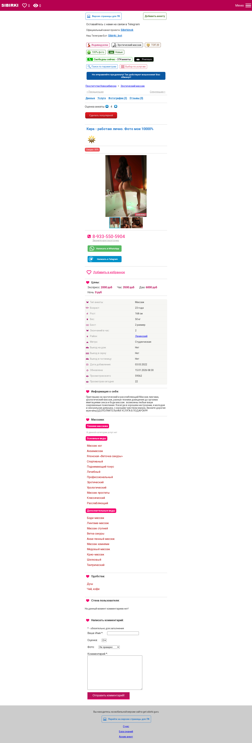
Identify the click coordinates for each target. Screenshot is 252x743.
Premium (147, 59)
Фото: (91, 647)
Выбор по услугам (135, 66)
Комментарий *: (97, 653)
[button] (164, 158)
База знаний (126, 731)
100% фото (98, 52)
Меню (239, 5)
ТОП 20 (155, 45)
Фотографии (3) (117, 98)
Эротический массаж (129, 45)
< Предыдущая (95, 91)
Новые (119, 52)
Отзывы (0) (136, 98)
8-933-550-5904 (109, 236)
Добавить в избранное (109, 272)
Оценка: (92, 640)
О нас (126, 726)
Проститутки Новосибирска (101, 86)
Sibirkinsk (127, 30)
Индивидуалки (100, 45)
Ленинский (141, 336)
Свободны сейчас (112, 59)
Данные (90, 98)
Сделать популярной (101, 115)
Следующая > (157, 91)
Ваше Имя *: (95, 633)
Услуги (102, 98)
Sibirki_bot (115, 35)
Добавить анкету (155, 16)
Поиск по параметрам (104, 66)
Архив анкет (126, 736)
